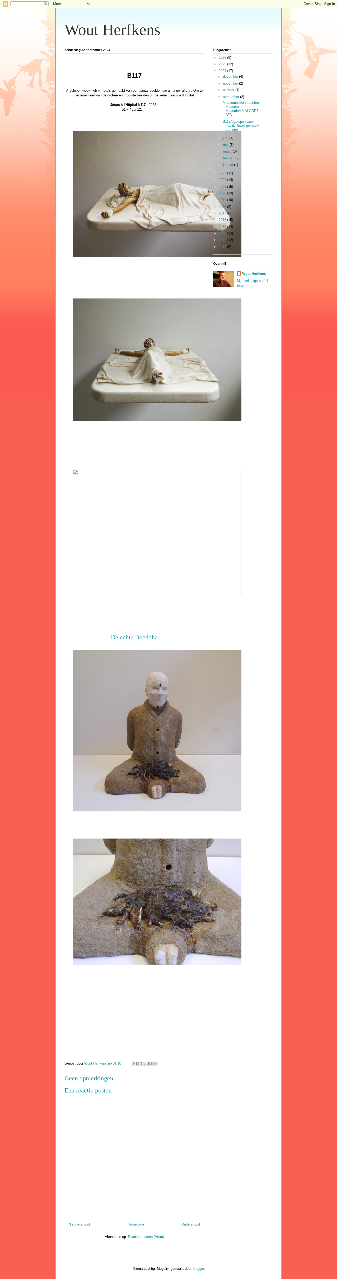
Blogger (198, 1269)
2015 (223, 227)
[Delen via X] (144, 1063)
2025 (223, 64)
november (231, 83)
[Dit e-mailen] (134, 1063)
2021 (223, 187)
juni (226, 138)
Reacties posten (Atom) (146, 1237)
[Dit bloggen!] (139, 1063)
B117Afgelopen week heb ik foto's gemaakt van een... (240, 126)
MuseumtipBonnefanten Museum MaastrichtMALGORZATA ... (240, 109)
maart (228, 151)
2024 (223, 71)
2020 (223, 193)
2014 (223, 233)
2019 (223, 200)
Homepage (136, 1224)
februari (229, 158)
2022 (223, 180)
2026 (223, 58)
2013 (223, 240)
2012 (223, 247)
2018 (223, 207)
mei (226, 145)
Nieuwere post (79, 1224)
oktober (229, 90)
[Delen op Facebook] (149, 1063)
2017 (223, 213)
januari (228, 165)
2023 (223, 173)
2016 (223, 220)
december (231, 77)
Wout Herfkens (112, 29)
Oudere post (190, 1224)
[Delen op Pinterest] (154, 1063)
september (231, 97)
